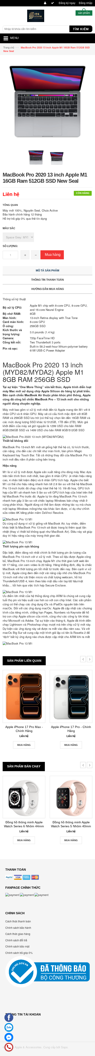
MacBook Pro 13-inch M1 (19, 447)
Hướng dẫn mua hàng (47, 289)
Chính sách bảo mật (17, 946)
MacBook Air (34, 395)
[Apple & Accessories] (36, 17)
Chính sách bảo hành (18, 927)
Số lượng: (10, 246)
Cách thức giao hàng (17, 934)
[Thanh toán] (51, 3)
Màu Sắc (9, 228)
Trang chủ (8, 47)
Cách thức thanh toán (18, 921)
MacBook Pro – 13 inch (50, 399)
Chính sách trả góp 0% (19, 953)
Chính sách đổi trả (16, 940)
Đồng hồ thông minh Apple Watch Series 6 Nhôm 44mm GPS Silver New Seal (24, 824)
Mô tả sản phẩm (47, 270)
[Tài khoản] (44, 3)
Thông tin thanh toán (47, 279)
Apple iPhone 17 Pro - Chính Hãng (71, 729)
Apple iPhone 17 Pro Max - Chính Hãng (24, 729)
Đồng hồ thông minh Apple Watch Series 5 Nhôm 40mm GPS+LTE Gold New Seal (71, 824)
